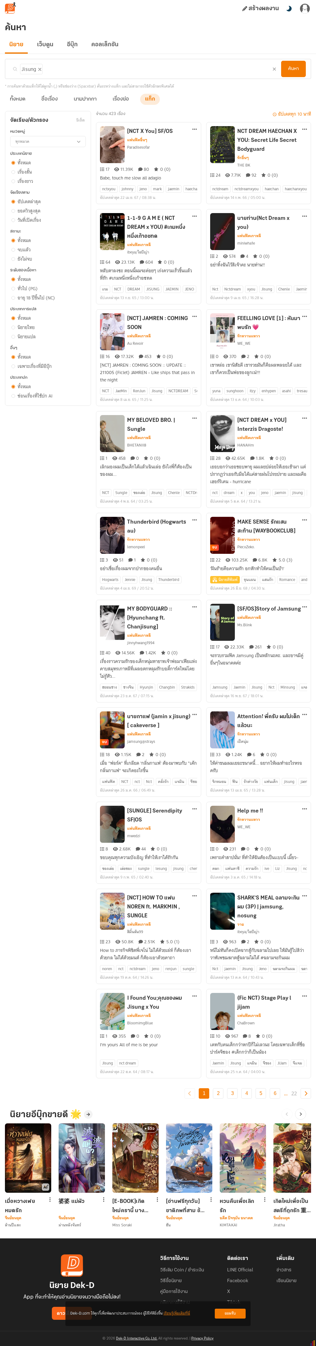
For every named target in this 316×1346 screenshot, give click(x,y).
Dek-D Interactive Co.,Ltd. (136, 1338)
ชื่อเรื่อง (49, 99)
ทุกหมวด (22, 141)
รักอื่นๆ (243, 157)
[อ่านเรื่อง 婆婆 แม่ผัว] (82, 1158)
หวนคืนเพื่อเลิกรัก (237, 1206)
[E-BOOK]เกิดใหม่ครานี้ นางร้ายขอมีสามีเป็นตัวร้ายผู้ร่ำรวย (131, 1206)
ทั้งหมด (17, 99)
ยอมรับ (230, 1313)
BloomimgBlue (140, 1023)
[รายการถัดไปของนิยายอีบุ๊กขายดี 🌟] (300, 1114)
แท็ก (150, 99)
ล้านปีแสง (13, 1225)
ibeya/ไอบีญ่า (138, 252)
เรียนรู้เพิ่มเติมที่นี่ (177, 1313)
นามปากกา (85, 99)
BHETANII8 (136, 445)
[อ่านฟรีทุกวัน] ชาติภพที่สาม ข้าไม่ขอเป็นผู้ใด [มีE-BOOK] (184, 1206)
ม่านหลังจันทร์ (70, 1225)
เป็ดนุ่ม (242, 741)
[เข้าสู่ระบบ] (305, 8)
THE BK (243, 165)
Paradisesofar (138, 147)
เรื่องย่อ (121, 99)
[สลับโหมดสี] (289, 8)
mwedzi (133, 835)
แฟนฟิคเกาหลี (139, 244)
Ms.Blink (244, 624)
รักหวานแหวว (248, 336)
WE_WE (244, 343)
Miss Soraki (122, 1225)
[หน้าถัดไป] (306, 1093)
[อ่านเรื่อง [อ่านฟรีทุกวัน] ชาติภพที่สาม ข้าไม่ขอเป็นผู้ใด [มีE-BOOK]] (189, 1158)
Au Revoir (135, 343)
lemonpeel (136, 546)
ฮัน (168, 1225)
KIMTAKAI (228, 1225)
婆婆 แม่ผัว (72, 1201)
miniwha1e (246, 243)
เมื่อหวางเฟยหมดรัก (20, 1206)
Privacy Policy (202, 1338)
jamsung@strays (141, 741)
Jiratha (279, 1225)
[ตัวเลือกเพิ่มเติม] (194, 130)
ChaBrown (246, 1023)
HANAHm (245, 445)
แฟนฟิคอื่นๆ (137, 140)
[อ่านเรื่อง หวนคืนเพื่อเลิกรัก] (243, 1158)
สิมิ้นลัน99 (135, 931)
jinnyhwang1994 (140, 642)
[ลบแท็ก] (39, 68)
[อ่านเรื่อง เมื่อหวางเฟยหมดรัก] (28, 1158)
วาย (240, 924)
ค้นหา (293, 68)
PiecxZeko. (246, 546)
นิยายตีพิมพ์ (228, 579)
